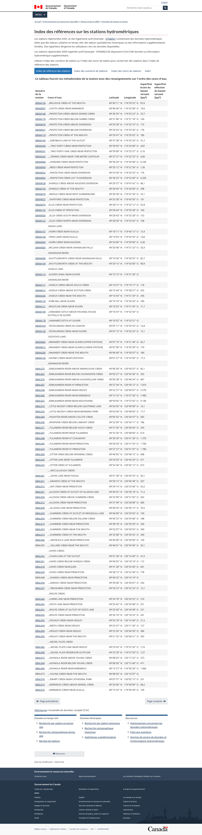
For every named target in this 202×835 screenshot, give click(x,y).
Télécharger (40, 710)
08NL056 (40, 497)
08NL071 (40, 427)
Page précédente (49, 701)
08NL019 (40, 524)
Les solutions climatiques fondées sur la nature (141, 776)
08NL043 (40, 513)
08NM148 (40, 236)
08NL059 (40, 459)
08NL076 (40, 679)
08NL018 (40, 566)
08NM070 (40, 194)
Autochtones (128, 810)
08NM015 (40, 290)
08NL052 (40, 556)
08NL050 (40, 636)
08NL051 (40, 561)
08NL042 (40, 604)
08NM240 (40, 145)
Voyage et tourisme (41, 805)
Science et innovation (131, 805)
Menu (41, 14)
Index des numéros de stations (91, 71)
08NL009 (40, 631)
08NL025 (40, 615)
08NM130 (40, 331)
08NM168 (40, 113)
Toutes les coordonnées (43, 789)
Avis (92, 829)
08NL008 (40, 438)
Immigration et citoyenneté (45, 801)
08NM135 (40, 210)
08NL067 (40, 432)
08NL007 (40, 384)
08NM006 (40, 258)
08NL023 (40, 465)
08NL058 (40, 507)
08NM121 (40, 306)
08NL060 (40, 454)
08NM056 (40, 215)
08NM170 (40, 119)
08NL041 (40, 609)
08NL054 (40, 518)
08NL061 (40, 475)
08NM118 (40, 135)
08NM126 (40, 358)
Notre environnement (87, 776)
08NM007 (40, 108)
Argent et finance (130, 801)
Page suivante (154, 701)
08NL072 (40, 657)
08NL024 (40, 449)
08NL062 (40, 374)
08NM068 (40, 161)
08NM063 (40, 177)
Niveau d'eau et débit (90, 21)
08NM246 (40, 295)
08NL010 (40, 689)
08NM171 (40, 285)
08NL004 (40, 668)
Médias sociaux (40, 829)
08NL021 (40, 481)
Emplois (37, 797)
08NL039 (40, 582)
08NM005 (40, 247)
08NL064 (40, 599)
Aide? (148, 71)
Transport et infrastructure (89, 818)
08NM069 (40, 167)
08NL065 (40, 647)
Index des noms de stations (126, 71)
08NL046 (40, 540)
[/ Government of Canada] (55, 7)
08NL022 (40, 400)
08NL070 (40, 379)
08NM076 (40, 124)
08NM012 (40, 347)
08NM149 (40, 263)
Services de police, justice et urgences (94, 814)
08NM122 (40, 220)
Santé (36, 818)
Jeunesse (126, 818)
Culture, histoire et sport (88, 810)
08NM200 (40, 352)
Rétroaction (62, 754)
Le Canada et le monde (132, 797)
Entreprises (38, 810)
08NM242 (40, 156)
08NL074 (40, 406)
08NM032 (40, 172)
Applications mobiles (58, 829)
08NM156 (40, 103)
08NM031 (40, 129)
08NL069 (40, 416)
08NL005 (40, 443)
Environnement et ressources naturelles (61, 21)
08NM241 (40, 151)
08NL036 (40, 422)
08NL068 (40, 652)
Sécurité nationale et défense (90, 805)
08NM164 (40, 325)
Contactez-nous (40, 776)
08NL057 (40, 491)
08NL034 (40, 625)
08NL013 (40, 534)
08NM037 (40, 199)
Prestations (38, 814)
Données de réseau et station (115, 21)
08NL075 (40, 368)
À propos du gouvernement (134, 789)
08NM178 (40, 320)
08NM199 (40, 311)
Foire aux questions (140, 732)
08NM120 (40, 301)
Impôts (81, 797)
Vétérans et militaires (131, 814)
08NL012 (40, 502)
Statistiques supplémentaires (100, 737)
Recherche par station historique (102, 723)
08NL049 (40, 663)
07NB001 (110, 38)
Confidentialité (103, 829)
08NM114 (40, 274)
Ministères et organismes (89, 789)
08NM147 (40, 231)
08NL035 (40, 620)
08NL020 (40, 572)
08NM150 (40, 188)
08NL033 (40, 411)
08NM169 (40, 140)
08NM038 (40, 183)
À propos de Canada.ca (79, 829)
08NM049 (40, 242)
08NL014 (40, 684)
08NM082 (40, 342)
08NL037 (40, 588)
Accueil (38, 21)
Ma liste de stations (49, 741)
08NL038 (40, 390)
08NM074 (40, 204)
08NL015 (40, 486)
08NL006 (40, 395)
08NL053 (40, 529)
